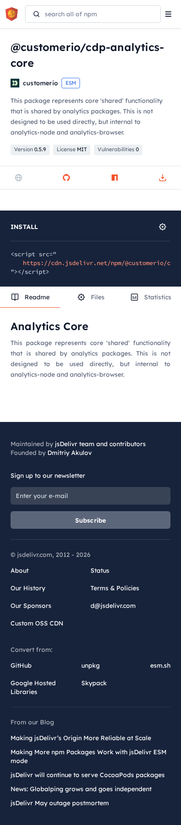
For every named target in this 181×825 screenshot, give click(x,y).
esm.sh (160, 665)
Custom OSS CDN (37, 623)
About (20, 570)
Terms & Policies (114, 588)
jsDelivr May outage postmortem (60, 803)
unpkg (90, 665)
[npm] (115, 177)
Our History (28, 588)
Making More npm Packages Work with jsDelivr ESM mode (89, 756)
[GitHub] (66, 177)
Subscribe (90, 520)
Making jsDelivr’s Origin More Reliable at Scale (81, 738)
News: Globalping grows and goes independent (81, 789)
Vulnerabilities (118, 149)
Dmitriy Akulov (69, 453)
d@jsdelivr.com (113, 606)
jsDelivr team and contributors (100, 444)
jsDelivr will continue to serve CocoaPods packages (88, 775)
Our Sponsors (31, 606)
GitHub (21, 665)
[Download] (162, 177)
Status (99, 570)
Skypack (94, 683)
